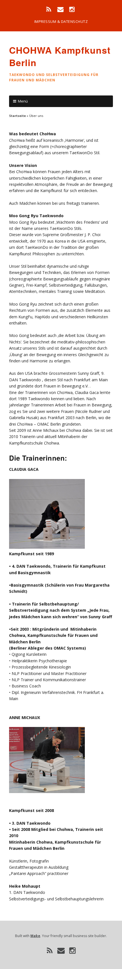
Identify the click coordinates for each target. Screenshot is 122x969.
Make (35, 935)
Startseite (17, 116)
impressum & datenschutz (61, 21)
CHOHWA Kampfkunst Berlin (60, 56)
